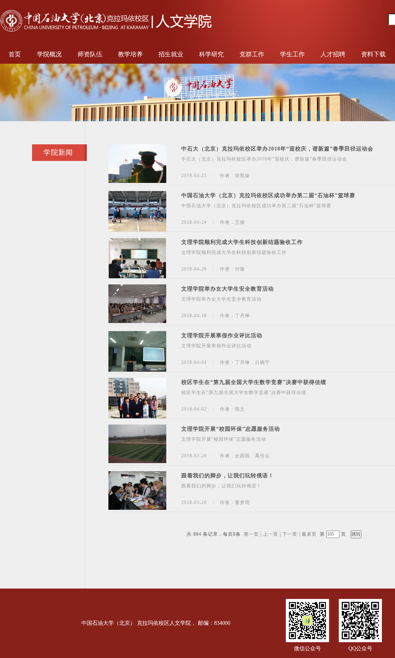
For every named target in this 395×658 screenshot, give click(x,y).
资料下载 (373, 54)
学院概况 (49, 54)
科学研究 (211, 54)
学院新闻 (58, 152)
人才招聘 (333, 54)
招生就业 (171, 54)
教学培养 (130, 54)
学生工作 (292, 54)
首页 (14, 54)
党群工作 (252, 54)
